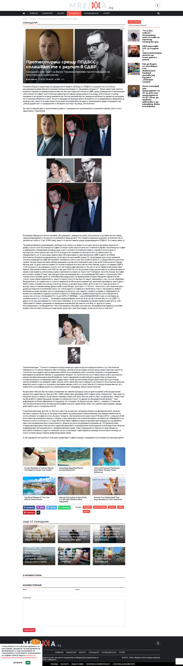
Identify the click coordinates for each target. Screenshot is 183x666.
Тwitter (53, 508)
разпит (86, 511)
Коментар (47, 13)
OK (28, 662)
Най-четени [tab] (134, 22)
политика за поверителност (25, 658)
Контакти (65, 664)
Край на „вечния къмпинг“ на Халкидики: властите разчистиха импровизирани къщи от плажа (36, 553)
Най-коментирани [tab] (137, 25)
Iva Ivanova (32, 79)
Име (25, 589)
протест (112, 507)
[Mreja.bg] (42, 643)
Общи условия (77, 664)
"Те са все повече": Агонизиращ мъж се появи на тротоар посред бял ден (73, 535)
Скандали (74, 13)
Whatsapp (66, 508)
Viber (42, 508)
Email (77, 589)
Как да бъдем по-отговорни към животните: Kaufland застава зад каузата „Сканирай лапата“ (149, 73)
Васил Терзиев (100, 507)
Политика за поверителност (98, 664)
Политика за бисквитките (124, 664)
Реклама (54, 664)
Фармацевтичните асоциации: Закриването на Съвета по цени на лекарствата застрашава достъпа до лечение (74, 552)
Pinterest (30, 513)
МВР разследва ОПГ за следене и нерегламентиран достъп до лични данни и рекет (152, 53)
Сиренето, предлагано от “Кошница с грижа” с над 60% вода (39, 535)
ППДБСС (87, 507)
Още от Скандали (36, 521)
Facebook (30, 508)
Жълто (60, 13)
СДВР (120, 507)
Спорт (106, 13)
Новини (33, 13)
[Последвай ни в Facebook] (157, 5)
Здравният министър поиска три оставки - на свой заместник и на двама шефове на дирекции (109, 532)
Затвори (17, 662)
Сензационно (91, 13)
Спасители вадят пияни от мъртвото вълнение (107, 557)
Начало (25, 19)
